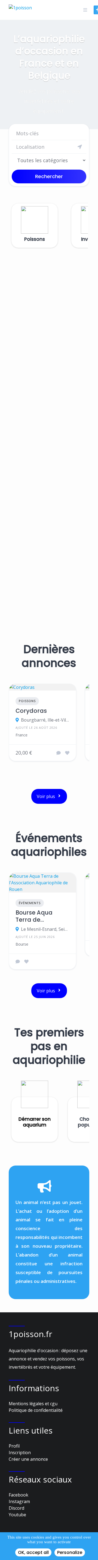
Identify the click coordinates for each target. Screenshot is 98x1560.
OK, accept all (33, 1552)
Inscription (20, 1452)
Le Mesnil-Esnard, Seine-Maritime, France (45, 929)
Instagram (19, 1501)
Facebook (18, 1495)
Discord (16, 1508)
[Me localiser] (79, 146)
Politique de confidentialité (36, 1410)
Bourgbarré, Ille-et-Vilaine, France (45, 720)
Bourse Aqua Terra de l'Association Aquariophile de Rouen (39, 916)
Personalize (69, 1552)
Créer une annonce (28, 1459)
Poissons (27, 701)
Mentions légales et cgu (33, 1404)
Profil (14, 1446)
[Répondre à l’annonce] (58, 753)
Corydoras (31, 710)
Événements (30, 903)
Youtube (17, 1515)
